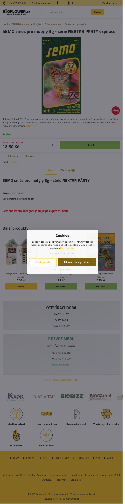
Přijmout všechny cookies (76, 262)
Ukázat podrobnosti (62, 269)
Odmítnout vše (43, 262)
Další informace (68, 247)
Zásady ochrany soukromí (62, 253)
